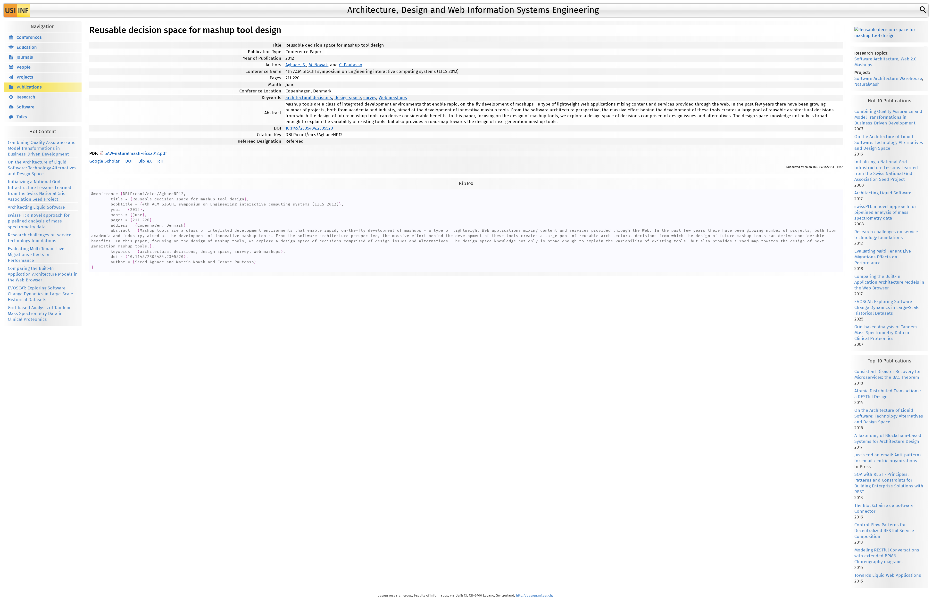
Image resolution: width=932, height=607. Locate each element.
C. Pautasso (350, 65)
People (24, 67)
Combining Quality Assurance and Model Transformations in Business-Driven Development (42, 148)
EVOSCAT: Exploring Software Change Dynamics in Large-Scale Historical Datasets (40, 294)
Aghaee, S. (295, 65)
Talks (22, 117)
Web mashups (393, 98)
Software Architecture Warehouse (888, 78)
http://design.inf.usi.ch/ (535, 595)
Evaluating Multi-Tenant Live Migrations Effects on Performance (36, 255)
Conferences (29, 37)
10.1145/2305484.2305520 (309, 128)
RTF (160, 161)
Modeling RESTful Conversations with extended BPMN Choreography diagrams (886, 556)
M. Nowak (318, 65)
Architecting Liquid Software (36, 207)
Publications (29, 87)
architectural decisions (308, 98)
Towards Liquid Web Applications (887, 575)
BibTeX (145, 161)
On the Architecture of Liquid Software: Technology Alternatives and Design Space (42, 168)
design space (347, 98)
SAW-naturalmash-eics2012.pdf (136, 153)
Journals (25, 57)
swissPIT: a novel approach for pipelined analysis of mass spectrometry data (39, 221)
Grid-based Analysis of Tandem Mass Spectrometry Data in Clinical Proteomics (39, 314)
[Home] (17, 10)
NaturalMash (867, 84)
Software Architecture (876, 59)
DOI (129, 161)
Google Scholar (104, 161)
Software (25, 107)
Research (26, 97)
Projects (25, 77)
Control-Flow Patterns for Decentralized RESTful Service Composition (884, 531)
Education (27, 47)
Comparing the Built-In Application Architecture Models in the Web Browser (43, 274)
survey (369, 98)
